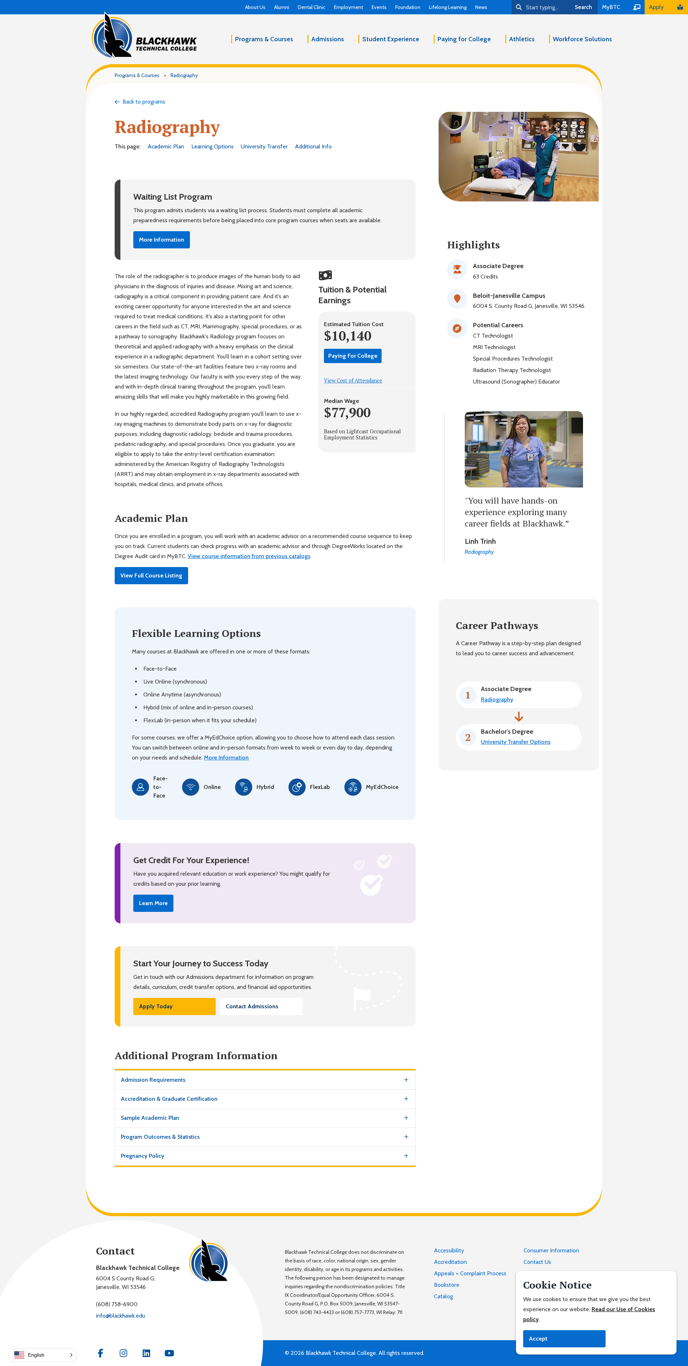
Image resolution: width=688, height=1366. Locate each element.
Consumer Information (551, 1250)
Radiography (497, 699)
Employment (348, 7)
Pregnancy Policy (142, 1155)
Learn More (153, 903)
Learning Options (212, 146)
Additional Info (313, 146)
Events (379, 7)
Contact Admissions (252, 1006)
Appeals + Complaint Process (470, 1273)
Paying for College (464, 39)
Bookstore (446, 1284)
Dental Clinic (311, 7)
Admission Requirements (153, 1079)
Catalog (443, 1296)
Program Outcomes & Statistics (160, 1136)
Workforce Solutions (582, 39)
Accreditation (450, 1261)
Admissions (327, 39)
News (481, 7)
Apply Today (156, 1006)
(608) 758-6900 (117, 1304)
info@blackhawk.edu (120, 1315)
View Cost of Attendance (353, 380)
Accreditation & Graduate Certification (169, 1098)
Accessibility (449, 1250)
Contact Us (537, 1261)
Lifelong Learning (448, 7)
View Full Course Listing (151, 575)
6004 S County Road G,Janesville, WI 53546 (125, 1282)
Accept (538, 1338)
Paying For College (352, 355)
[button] (42, 1354)
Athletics (522, 39)
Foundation (407, 7)
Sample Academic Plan (150, 1117)
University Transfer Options (515, 741)
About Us (255, 7)
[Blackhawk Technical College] (144, 35)
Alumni (281, 7)
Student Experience (390, 39)
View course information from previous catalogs (249, 556)
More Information (161, 239)
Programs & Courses (264, 39)
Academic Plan (166, 146)
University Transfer (264, 146)
